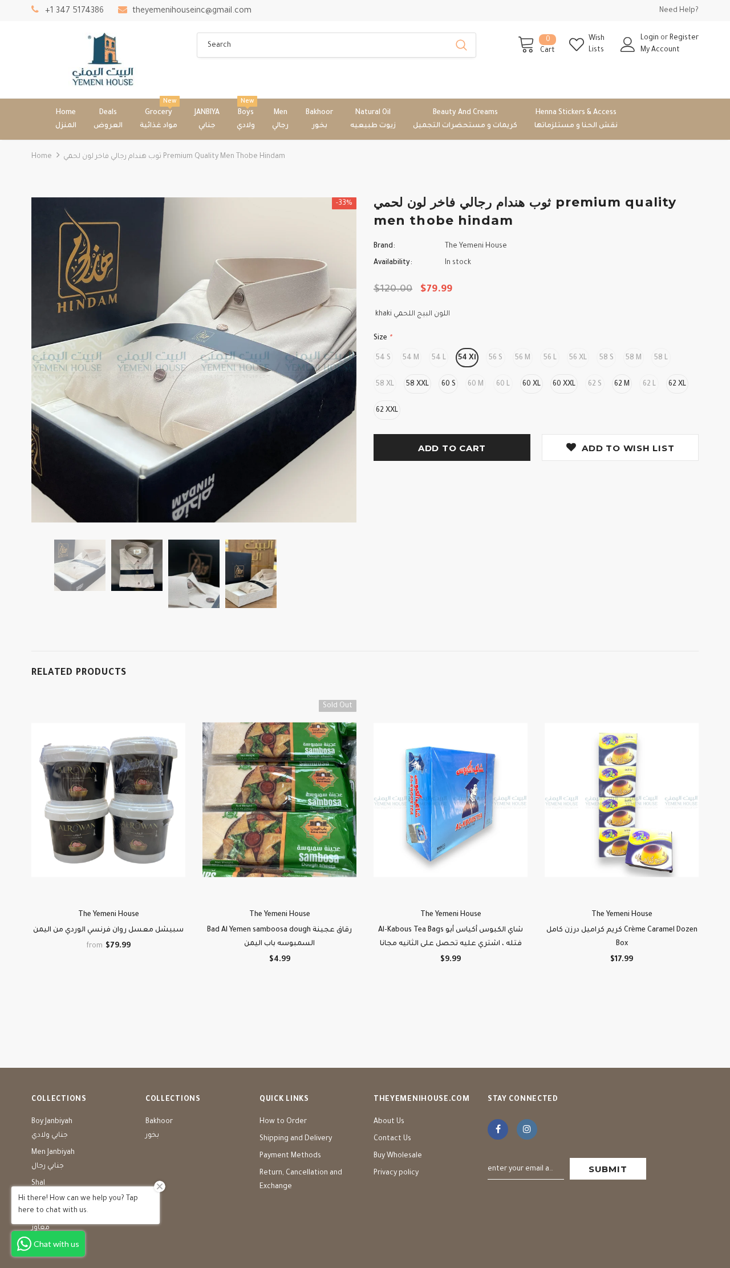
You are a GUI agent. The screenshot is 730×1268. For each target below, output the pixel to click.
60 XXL (564, 384)
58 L (661, 358)
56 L (550, 358)
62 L (649, 384)
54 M (411, 358)
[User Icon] (628, 44)
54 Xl (467, 358)
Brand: (384, 246)
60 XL (531, 384)
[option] (193, 359)
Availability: (393, 263)
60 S (448, 384)
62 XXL (387, 411)
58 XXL (417, 384)
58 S (606, 358)
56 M (522, 358)
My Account (660, 50)
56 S (495, 358)
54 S (383, 358)
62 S (595, 384)
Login (650, 38)
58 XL (385, 384)
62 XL (677, 384)
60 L (503, 384)
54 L (439, 358)
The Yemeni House (476, 246)
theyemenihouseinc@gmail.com (192, 11)
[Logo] (105, 60)
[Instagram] (527, 1129)
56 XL (578, 358)
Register (684, 38)
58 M (634, 358)
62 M (622, 384)
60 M (476, 384)
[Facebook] (498, 1129)
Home (41, 157)
